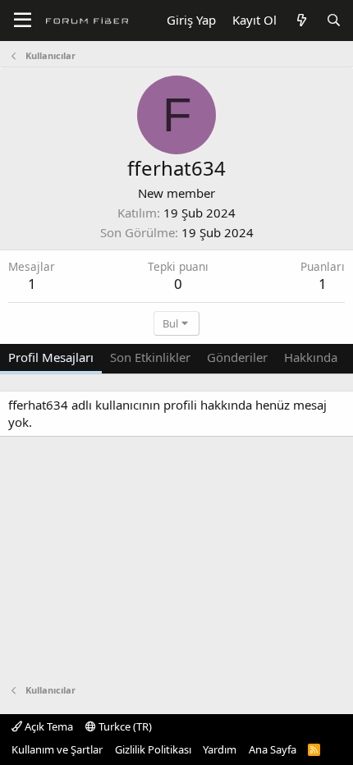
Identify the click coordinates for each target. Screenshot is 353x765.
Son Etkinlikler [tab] (150, 357)
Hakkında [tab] (310, 357)
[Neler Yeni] (301, 20)
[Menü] (22, 20)
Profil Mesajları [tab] (51, 357)
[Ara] (334, 20)
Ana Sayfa (272, 749)
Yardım (219, 749)
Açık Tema (47, 726)
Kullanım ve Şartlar (57, 749)
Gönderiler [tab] (237, 357)
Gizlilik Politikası (153, 749)
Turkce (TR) (124, 726)
